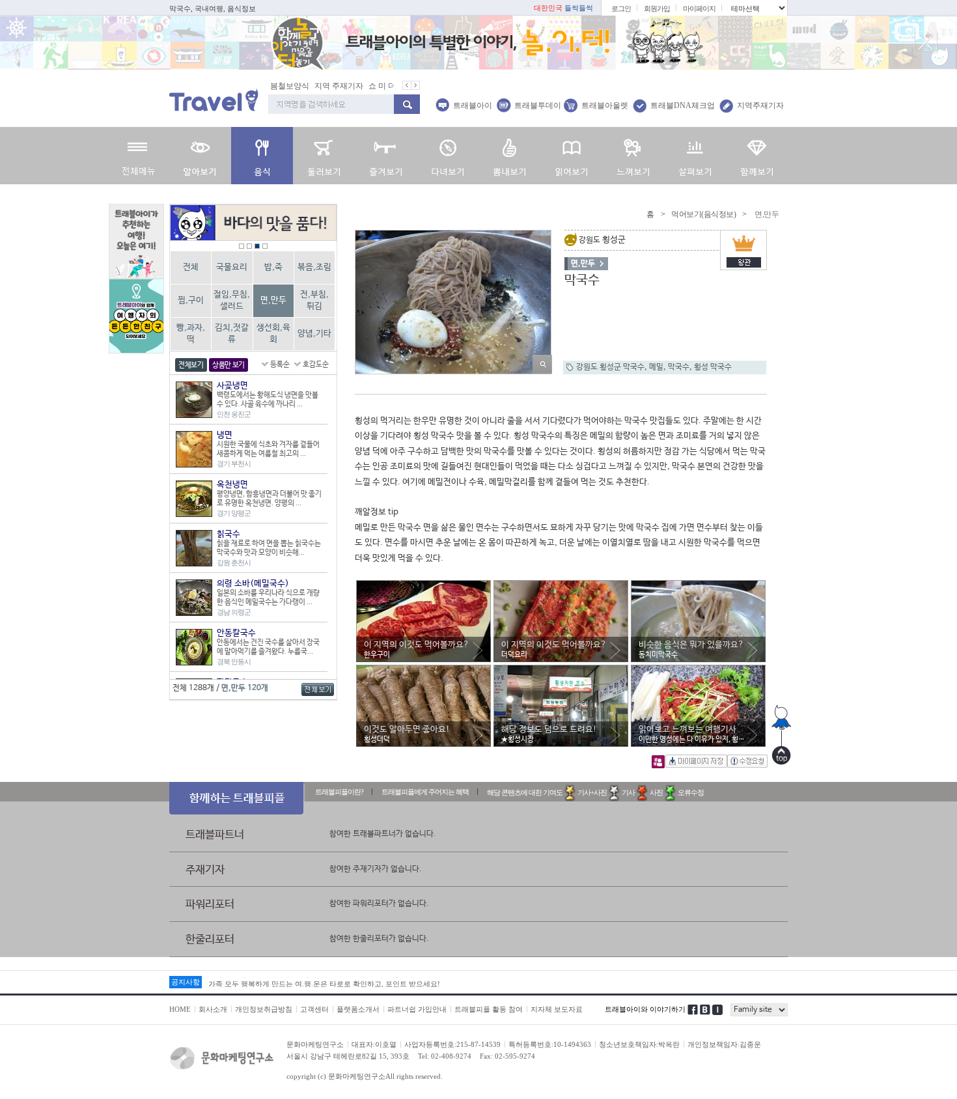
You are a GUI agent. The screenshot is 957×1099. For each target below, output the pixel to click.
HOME (180, 1009)
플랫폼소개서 (358, 1009)
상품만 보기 (228, 365)
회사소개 (213, 1009)
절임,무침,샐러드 (232, 300)
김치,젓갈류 (232, 333)
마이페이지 (699, 8)
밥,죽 (273, 267)
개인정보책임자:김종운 (724, 1044)
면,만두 (273, 300)
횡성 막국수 (713, 367)
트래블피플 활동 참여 (488, 1009)
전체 (191, 267)
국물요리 (231, 267)
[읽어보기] (571, 155)
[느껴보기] (633, 155)
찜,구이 (191, 300)
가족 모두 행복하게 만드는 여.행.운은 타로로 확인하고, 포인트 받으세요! (324, 982)
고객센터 (314, 1009)
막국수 (678, 367)
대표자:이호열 (374, 1044)
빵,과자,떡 (190, 333)
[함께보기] (757, 155)
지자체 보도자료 (557, 1009)
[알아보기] (200, 155)
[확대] (542, 364)
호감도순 (316, 365)
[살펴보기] (695, 155)
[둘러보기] (324, 155)
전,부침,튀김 (314, 300)
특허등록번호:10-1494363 (549, 1044)
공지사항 (185, 982)
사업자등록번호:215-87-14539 (452, 1044)
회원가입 (657, 8)
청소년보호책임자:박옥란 (639, 1044)
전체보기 (191, 365)
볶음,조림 (314, 267)
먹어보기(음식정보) (703, 214)
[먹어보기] (262, 155)
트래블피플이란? (339, 792)
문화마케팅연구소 (315, 1044)
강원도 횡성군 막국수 (610, 367)
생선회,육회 (273, 333)
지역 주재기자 (308, 85)
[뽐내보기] (509, 155)
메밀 (656, 367)
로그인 (621, 8)
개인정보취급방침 (263, 1009)
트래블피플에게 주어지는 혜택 (425, 792)
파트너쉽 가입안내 (417, 1009)
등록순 (280, 365)
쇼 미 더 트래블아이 (373, 85)
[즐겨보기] (386, 155)
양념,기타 (314, 334)
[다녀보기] (447, 155)
